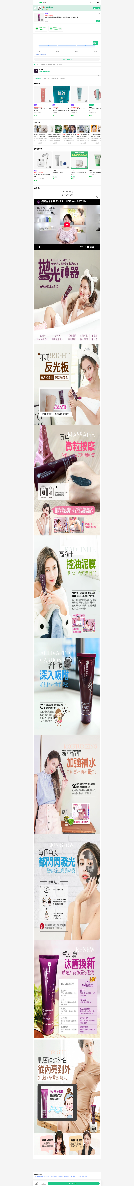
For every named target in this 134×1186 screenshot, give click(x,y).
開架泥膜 (59, 64)
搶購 (98, 21)
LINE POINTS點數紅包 (63, 1176)
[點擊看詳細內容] (43, 94)
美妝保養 (43, 64)
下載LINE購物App (38, 1176)
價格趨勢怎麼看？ (41, 54)
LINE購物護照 (53, 1176)
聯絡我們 (84, 1176)
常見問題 (78, 1176)
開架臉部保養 (51, 64)
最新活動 (46, 1176)
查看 (60, 28)
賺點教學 (73, 1176)
